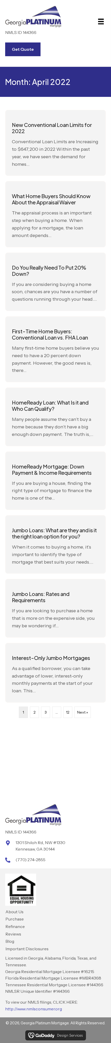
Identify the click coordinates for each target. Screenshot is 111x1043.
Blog (9, 941)
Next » (82, 712)
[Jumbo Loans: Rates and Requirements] (55, 608)
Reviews (13, 934)
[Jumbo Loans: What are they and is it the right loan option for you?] (55, 544)
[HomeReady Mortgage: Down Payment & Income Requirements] (55, 481)
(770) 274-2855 (30, 859)
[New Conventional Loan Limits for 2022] (55, 143)
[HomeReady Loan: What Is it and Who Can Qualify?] (55, 417)
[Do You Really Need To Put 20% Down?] (55, 282)
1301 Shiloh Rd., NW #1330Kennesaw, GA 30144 (40, 846)
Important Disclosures (27, 948)
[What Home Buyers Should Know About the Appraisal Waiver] (55, 214)
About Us (14, 911)
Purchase (14, 919)
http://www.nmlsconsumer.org (33, 1008)
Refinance (15, 926)
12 (67, 712)
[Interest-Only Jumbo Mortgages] (55, 672)
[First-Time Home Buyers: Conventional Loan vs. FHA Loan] (55, 349)
